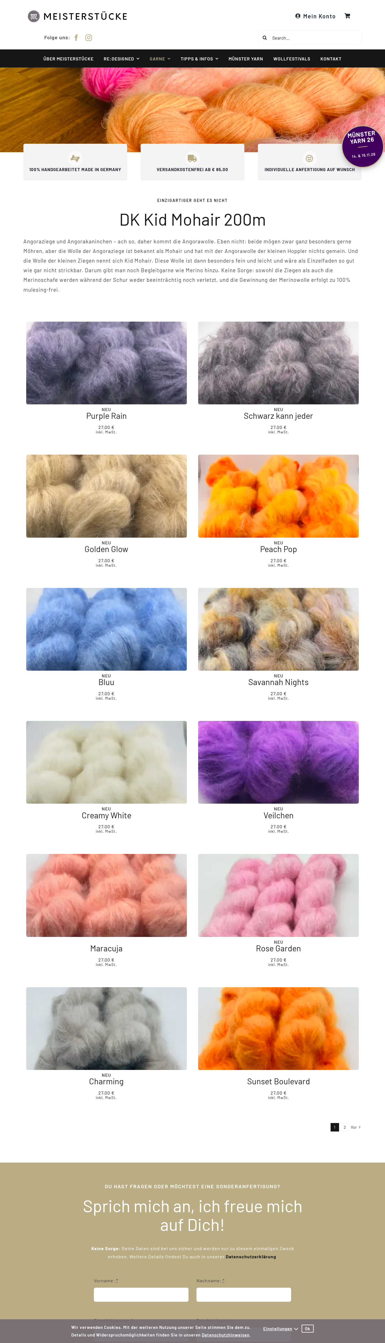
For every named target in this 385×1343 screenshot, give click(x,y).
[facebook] (76, 37)
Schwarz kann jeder (278, 415)
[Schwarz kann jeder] (278, 362)
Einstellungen (277, 1328)
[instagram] (88, 37)
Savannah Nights (278, 682)
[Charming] (106, 1028)
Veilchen (279, 815)
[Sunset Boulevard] (278, 1028)
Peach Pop (278, 548)
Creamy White (106, 815)
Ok (307, 1328)
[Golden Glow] (106, 496)
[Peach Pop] (278, 496)
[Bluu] (106, 629)
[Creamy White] (106, 762)
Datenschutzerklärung (251, 1256)
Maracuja (106, 948)
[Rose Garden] (278, 895)
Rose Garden (278, 948)
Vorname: (106, 1280)
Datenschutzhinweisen (225, 1334)
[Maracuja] (106, 895)
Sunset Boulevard (278, 1081)
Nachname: (210, 1280)
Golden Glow (106, 548)
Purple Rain (106, 415)
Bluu (106, 682)
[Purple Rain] (106, 362)
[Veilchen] (278, 762)
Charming (106, 1081)
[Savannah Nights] (278, 629)
